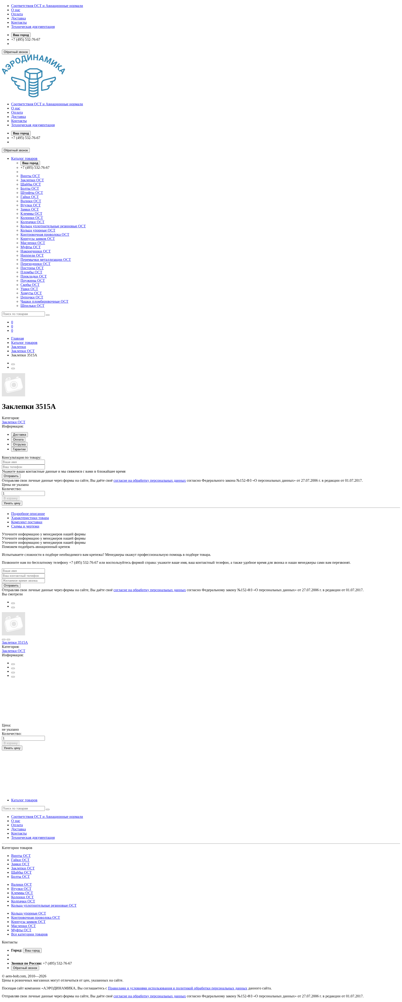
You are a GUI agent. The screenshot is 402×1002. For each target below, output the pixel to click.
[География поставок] (13, 672)
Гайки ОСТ (29, 197)
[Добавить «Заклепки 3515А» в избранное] (13, 364)
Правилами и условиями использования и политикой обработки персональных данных (177, 988)
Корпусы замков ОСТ (37, 239)
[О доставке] (13, 664)
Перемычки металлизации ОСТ (45, 260)
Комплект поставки (26, 522)
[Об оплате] (13, 668)
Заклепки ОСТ (32, 180)
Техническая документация (33, 27)
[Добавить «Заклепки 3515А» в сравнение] (13, 368)
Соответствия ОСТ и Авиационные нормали (47, 6)
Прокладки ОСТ (33, 276)
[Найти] (48, 315)
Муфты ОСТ (30, 247)
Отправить (11, 476)
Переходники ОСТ (35, 264)
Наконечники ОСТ (35, 251)
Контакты (19, 22)
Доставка (18, 18)
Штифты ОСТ (31, 193)
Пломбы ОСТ (31, 272)
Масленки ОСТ (32, 243)
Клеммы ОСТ (31, 214)
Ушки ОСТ (29, 289)
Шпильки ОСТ (32, 306)
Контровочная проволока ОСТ (44, 234)
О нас (15, 10)
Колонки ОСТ (31, 218)
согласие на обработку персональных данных (150, 480)
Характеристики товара (30, 518)
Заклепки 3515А (15, 642)
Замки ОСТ (29, 209)
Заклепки (18, 347)
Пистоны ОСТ (32, 268)
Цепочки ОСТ (31, 297)
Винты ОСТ (30, 176)
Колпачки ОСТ (32, 222)
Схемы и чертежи (25, 526)
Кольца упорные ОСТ (37, 230)
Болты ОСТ (29, 188)
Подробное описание (28, 514)
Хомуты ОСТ (31, 293)
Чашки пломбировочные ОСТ (44, 301)
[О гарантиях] (13, 676)
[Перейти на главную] (33, 96)
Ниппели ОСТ (32, 255)
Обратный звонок (16, 52)
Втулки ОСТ (30, 205)
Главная (17, 338)
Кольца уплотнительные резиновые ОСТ (53, 226)
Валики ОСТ (30, 201)
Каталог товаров (24, 158)
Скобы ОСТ (30, 285)
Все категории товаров (29, 934)
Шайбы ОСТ (30, 184)
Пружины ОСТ (32, 280)
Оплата (17, 14)
